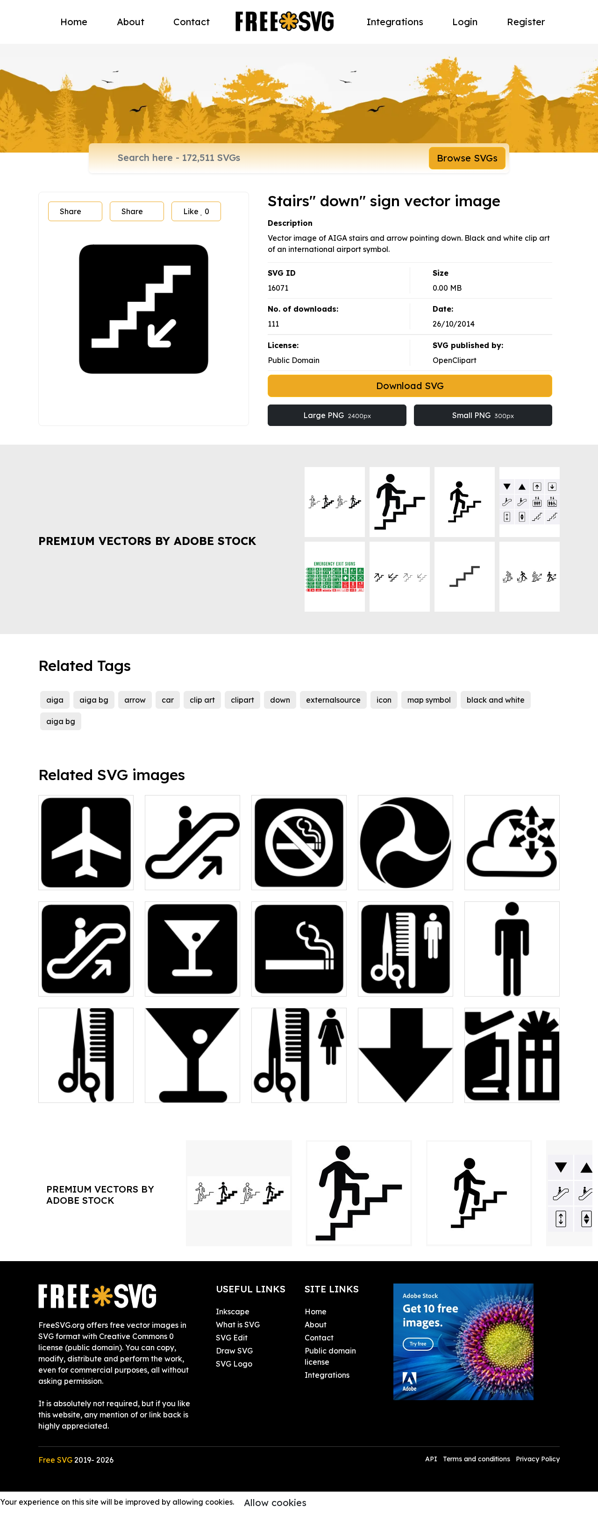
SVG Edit (232, 1337)
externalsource (333, 700)
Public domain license (330, 1356)
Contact (191, 22)
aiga (55, 700)
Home (73, 22)
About (130, 22)
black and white (496, 700)
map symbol (429, 700)
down (280, 700)
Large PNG (337, 415)
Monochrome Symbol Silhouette (405, 871)
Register (526, 22)
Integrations (395, 22)
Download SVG (410, 385)
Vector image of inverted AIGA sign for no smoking (299, 866)
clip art (202, 700)
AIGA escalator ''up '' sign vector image (193, 871)
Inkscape (232, 1311)
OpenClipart (455, 360)
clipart (242, 700)
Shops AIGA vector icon (512, 1084)
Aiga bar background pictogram (192, 972)
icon (384, 700)
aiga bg (93, 700)
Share (70, 211)
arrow (135, 700)
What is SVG (238, 1324)
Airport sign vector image (86, 871)
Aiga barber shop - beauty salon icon (86, 1084)
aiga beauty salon (295, 1090)
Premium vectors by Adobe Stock (147, 541)
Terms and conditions (476, 1459)
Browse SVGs (467, 158)
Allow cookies (275, 1502)
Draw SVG (234, 1350)
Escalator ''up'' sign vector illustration (86, 978)
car (168, 700)
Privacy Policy (538, 1459)
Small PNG (483, 415)
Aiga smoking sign (294, 983)
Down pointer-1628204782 (405, 1084)
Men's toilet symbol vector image (512, 978)
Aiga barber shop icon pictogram (405, 978)
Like (196, 211)
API (432, 1459)
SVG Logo (234, 1363)
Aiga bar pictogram (191, 1090)
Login (464, 22)
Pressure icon (498, 877)
